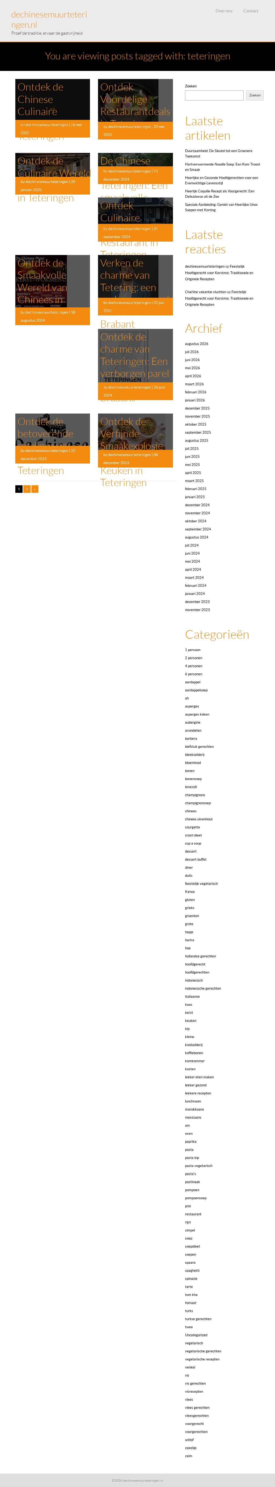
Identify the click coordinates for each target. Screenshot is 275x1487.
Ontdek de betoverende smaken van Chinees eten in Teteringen (50, 446)
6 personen (193, 674)
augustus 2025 (196, 441)
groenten (192, 916)
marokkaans (194, 1109)
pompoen (192, 1190)
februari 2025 (196, 489)
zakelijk (191, 1448)
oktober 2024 (196, 521)
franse (190, 892)
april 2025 (193, 473)
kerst (189, 1013)
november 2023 (197, 610)
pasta (189, 1150)
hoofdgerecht (195, 964)
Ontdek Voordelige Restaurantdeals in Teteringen (135, 105)
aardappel (192, 682)
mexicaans (193, 1117)
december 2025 (197, 408)
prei (188, 1206)
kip (187, 1029)
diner (189, 867)
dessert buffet (196, 859)
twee (189, 1327)
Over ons (224, 10)
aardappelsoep (196, 690)
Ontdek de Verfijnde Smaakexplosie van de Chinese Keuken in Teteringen (133, 452)
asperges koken (197, 714)
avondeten (193, 730)
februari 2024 (196, 586)
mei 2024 (192, 561)
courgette (192, 827)
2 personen (193, 658)
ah (187, 698)
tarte (189, 1287)
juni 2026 (192, 360)
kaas (188, 1005)
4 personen (193, 666)
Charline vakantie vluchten (205, 292)
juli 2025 (192, 449)
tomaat (190, 1303)
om (187, 1125)
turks (189, 1311)
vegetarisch (194, 1343)
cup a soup (193, 843)
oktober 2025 (196, 424)
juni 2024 (192, 553)
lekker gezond (196, 1085)
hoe (188, 948)
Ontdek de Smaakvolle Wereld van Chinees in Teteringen (42, 287)
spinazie (191, 1279)
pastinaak (192, 1182)
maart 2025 (194, 481)
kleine (189, 1037)
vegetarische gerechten (203, 1351)
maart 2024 (194, 578)
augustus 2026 (196, 344)
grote (189, 924)
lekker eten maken (199, 1077)
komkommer (195, 1061)
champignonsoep (198, 803)
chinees (191, 811)
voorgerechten (196, 1432)
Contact (250, 10)
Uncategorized (196, 1335)
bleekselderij (194, 755)
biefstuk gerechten (199, 747)
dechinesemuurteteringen (205, 266)
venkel (190, 1367)
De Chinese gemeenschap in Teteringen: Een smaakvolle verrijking (134, 185)
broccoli (191, 787)
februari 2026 (196, 392)
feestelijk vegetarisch (201, 884)
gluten (190, 900)
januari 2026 (195, 400)
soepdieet (192, 1246)
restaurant (193, 1214)
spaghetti (192, 1271)
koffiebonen (194, 1053)
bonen (189, 771)
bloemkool (193, 763)
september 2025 (198, 432)
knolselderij (193, 1045)
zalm (188, 1456)
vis (187, 1375)
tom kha (191, 1295)
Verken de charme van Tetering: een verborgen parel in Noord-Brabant (134, 293)
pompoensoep (196, 1198)
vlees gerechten (197, 1408)
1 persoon (192, 650)
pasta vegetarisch (198, 1166)
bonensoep (193, 779)
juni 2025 (192, 457)
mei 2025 (192, 465)
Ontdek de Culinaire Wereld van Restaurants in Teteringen (54, 179)
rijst (188, 1222)
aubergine (192, 722)
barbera (191, 739)
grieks (189, 908)
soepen (190, 1254)
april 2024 (193, 569)
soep (188, 1238)
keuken (190, 1021)
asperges (192, 706)
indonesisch (194, 980)
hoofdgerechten (197, 972)
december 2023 (197, 602)
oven (189, 1134)
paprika (191, 1142)
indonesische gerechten (203, 988)
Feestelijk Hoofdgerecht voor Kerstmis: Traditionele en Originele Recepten (219, 272)
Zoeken (191, 86)
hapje (189, 932)
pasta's (190, 1174)
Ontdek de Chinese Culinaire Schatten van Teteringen (45, 111)
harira (189, 940)
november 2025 (197, 416)
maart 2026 (194, 384)
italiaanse (192, 996)
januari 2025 (195, 497)
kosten (190, 1069)
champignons (195, 795)
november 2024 (197, 513)
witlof (189, 1440)
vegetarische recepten (202, 1359)
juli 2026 (192, 352)
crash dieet (193, 835)
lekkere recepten (198, 1093)
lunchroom (193, 1101)
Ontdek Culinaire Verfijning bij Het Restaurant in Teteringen (136, 230)
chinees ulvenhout (199, 819)
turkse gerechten (198, 1319)
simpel (190, 1230)
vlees (189, 1400)
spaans (190, 1262)
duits (189, 876)
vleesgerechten (197, 1416)
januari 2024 (195, 594)
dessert (191, 851)
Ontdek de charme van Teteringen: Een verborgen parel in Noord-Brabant (134, 367)
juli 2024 (192, 545)
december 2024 (197, 505)
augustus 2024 (196, 537)
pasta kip (192, 1158)
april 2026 (193, 376)
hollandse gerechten (200, 956)
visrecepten (194, 1391)
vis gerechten (195, 1383)
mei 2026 (192, 368)
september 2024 (198, 529)
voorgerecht (194, 1424)
